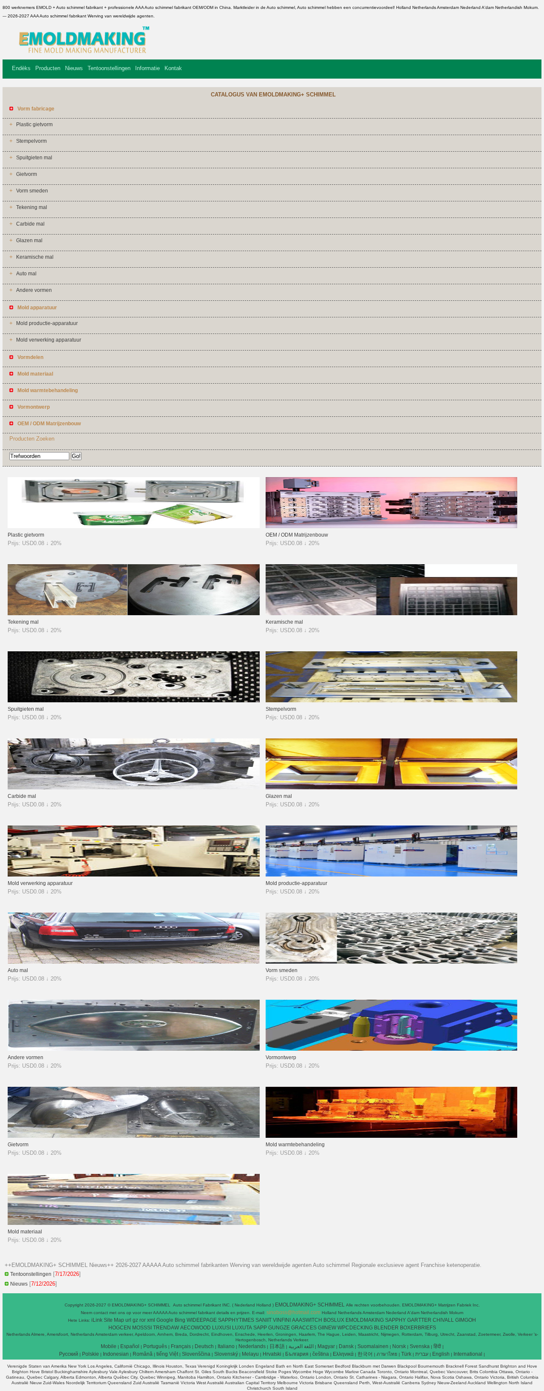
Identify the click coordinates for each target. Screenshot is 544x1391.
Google (164, 1320)
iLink (96, 1320)
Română (143, 1354)
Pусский (68, 1354)
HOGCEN (119, 1327)
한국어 (365, 1354)
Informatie (147, 68)
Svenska (420, 1346)
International (467, 1354)
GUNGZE (279, 1327)
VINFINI (282, 1320)
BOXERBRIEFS (418, 1327)
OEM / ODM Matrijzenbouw (297, 534)
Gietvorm (26, 174)
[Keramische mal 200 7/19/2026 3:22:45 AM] (391, 613)
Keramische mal (35, 257)
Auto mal (26, 273)
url (128, 1320)
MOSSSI (142, 1327)
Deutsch (204, 1346)
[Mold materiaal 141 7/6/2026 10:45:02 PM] (133, 1223)
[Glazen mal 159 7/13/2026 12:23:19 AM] (391, 787)
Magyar (326, 1346)
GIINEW (327, 1327)
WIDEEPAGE (202, 1320)
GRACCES (304, 1327)
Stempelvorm (31, 141)
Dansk (346, 1346)
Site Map (114, 1320)
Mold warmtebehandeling (295, 1144)
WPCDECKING (355, 1327)
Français (181, 1346)
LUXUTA (242, 1327)
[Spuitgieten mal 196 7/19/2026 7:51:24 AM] (133, 700)
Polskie (90, 1354)
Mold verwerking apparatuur (48, 339)
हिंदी (437, 1346)
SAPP (260, 1327)
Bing (180, 1320)
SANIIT (263, 1320)
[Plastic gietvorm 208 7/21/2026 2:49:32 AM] (133, 526)
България (297, 1354)
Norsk (399, 1346)
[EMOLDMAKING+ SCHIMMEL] (81, 53)
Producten (47, 68)
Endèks (21, 68)
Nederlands (252, 1346)
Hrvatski (272, 1354)
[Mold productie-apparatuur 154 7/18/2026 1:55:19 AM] (391, 874)
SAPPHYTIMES (236, 1320)
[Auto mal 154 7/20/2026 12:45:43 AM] (133, 961)
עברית (421, 1354)
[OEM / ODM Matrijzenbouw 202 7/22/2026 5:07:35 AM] (391, 526)
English (441, 1354)
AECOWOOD (195, 1327)
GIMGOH (465, 1320)
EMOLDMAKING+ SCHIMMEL (310, 1304)
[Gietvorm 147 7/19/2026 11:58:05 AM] (133, 1136)
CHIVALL (443, 1320)
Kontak (173, 68)
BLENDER (386, 1327)
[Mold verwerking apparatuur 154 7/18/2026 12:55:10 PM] (133, 874)
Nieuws (74, 68)
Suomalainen (372, 1346)
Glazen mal (29, 240)
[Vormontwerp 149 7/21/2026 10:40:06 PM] (391, 1049)
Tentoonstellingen (109, 68)
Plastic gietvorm (34, 124)
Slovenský (226, 1354)
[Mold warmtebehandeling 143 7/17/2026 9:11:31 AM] (391, 1136)
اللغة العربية (301, 1346)
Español (129, 1346)
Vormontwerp (281, 1057)
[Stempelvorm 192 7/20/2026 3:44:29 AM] (391, 700)
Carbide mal (30, 223)
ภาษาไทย (387, 1354)
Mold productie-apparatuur (47, 323)
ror (142, 1320)
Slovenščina (196, 1354)
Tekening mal (31, 207)
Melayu (250, 1354)
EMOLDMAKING (365, 1320)
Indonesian (116, 1354)
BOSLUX (333, 1320)
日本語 (277, 1346)
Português (155, 1346)
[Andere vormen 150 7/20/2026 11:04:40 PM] (133, 1049)
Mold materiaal (25, 1231)
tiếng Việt (167, 1354)
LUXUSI (221, 1327)
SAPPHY (395, 1320)
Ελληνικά (343, 1354)
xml (151, 1320)
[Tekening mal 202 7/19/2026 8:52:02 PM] (133, 613)
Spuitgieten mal (34, 157)
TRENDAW (166, 1327)
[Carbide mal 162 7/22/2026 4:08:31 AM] (133, 787)
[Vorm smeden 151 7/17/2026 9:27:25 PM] (391, 961)
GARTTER (419, 1320)
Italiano (226, 1346)
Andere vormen (34, 290)
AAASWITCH (307, 1320)
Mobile (108, 1346)
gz (135, 1320)
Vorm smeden (32, 190)
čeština (320, 1354)
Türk (406, 1354)
